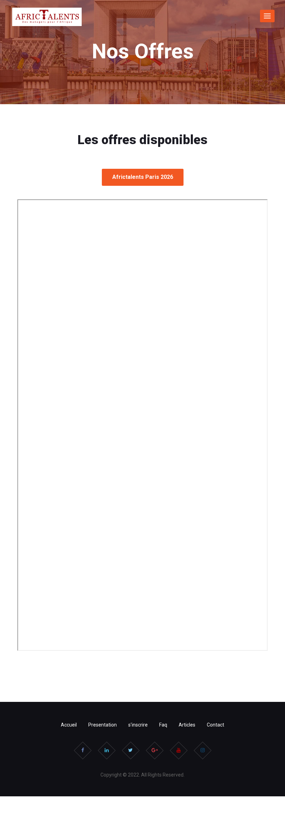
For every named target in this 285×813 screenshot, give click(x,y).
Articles (187, 725)
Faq (163, 725)
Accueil (69, 725)
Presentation (102, 725)
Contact (215, 725)
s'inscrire (138, 725)
